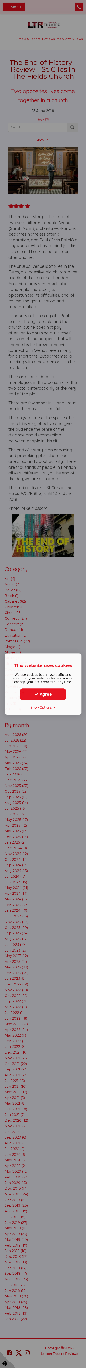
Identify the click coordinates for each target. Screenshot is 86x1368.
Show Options (42, 707)
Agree (45, 694)
